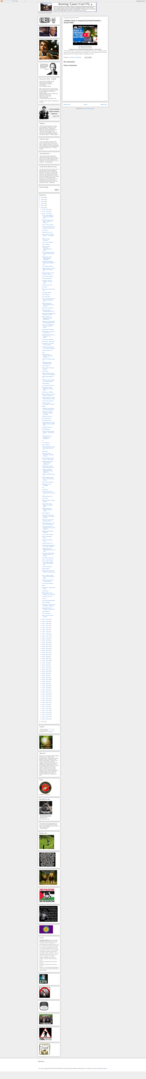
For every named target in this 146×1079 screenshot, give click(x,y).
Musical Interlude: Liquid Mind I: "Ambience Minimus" (48, 221)
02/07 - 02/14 (45, 708)
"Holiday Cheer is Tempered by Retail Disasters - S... (47, 356)
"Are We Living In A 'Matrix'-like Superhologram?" (48, 380)
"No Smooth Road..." (47, 418)
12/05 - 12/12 (45, 619)
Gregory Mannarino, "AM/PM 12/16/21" (47, 363)
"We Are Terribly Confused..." (46, 239)
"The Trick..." (45, 287)
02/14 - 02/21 (45, 706)
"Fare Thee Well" (46, 296)
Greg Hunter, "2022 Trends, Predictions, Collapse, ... (48, 605)
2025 (42, 199)
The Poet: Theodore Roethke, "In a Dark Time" (47, 282)
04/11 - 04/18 (45, 689)
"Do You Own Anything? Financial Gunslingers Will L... (47, 217)
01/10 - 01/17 (45, 716)
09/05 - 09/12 (45, 646)
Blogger (105, 1068)
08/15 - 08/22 (45, 652)
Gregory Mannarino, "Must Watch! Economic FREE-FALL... (48, 424)
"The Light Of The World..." (48, 385)
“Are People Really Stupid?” (48, 600)
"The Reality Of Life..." (47, 420)
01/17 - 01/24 (45, 714)
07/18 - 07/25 (45, 660)
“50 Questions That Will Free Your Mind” (47, 344)
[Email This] (85, 57)
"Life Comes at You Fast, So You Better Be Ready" (48, 347)
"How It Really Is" (46, 244)
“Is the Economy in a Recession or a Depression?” (47, 437)
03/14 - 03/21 (45, 698)
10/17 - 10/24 (45, 633)
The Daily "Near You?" (47, 232)
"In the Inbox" (45, 498)
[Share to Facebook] (89, 57)
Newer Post (67, 104)
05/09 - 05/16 (45, 681)
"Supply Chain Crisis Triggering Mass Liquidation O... (47, 258)
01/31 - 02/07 (45, 710)
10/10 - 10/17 (45, 636)
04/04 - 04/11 (45, 692)
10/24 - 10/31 (45, 631)
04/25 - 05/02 (45, 685)
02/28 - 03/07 (45, 702)
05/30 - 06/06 (45, 675)
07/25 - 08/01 (45, 658)
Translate (50, 731)
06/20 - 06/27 (45, 669)
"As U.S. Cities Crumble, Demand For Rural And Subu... (48, 577)
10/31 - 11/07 (45, 629)
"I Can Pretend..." (46, 442)
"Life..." (43, 487)
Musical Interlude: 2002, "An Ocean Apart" (47, 580)
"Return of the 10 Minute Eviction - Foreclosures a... (48, 235)
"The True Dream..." (47, 613)
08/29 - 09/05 (45, 648)
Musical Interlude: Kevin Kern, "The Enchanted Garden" (48, 479)
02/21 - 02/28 (45, 704)
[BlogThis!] (86, 57)
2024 (42, 201)
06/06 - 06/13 (45, 673)
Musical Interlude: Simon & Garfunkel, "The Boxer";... (48, 336)
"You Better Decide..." (47, 292)
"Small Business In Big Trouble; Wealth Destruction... (47, 463)
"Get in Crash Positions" (47, 242)
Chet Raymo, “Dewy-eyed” (48, 341)
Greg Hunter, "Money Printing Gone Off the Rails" (47, 389)
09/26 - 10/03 (45, 640)
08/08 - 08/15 (45, 654)
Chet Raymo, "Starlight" (47, 392)
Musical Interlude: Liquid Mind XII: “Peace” (48, 273)
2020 (42, 721)
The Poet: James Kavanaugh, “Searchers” (48, 403)
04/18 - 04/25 (45, 687)
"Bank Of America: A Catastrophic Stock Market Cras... (47, 318)
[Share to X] (88, 57)
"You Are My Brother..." (47, 278)
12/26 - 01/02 (45, 209)
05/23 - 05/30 (45, 677)
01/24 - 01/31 (45, 712)
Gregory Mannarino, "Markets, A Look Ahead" (48, 608)
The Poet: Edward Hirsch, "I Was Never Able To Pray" (48, 227)
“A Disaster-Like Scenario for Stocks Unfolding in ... (48, 409)
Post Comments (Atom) (88, 108)
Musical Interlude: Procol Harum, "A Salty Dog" (48, 459)
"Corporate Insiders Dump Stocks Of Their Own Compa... (48, 554)
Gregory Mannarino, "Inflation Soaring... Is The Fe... (47, 510)
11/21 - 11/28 (45, 623)
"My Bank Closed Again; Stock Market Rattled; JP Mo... (48, 263)
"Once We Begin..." (46, 602)
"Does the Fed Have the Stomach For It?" (47, 520)
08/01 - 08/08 (45, 656)
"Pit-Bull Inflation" (46, 429)
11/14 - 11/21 (45, 625)
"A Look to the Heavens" (48, 224)
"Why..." (44, 352)
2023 (42, 203)
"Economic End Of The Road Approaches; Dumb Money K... (48, 528)
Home (85, 104)
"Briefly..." (44, 406)
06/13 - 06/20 (45, 671)
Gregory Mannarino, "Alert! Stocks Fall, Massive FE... (48, 269)
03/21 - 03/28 (45, 696)
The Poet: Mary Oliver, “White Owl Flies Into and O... (48, 493)
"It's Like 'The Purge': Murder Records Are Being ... (47, 505)
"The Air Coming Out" (47, 566)
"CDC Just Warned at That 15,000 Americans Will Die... (48, 253)
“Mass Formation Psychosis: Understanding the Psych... (47, 248)
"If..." (43, 440)
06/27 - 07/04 (45, 667)
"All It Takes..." (45, 230)
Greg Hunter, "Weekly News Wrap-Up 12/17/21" (48, 314)
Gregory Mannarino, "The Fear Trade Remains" (48, 523)
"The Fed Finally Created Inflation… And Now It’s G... (48, 432)
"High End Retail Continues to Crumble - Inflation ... (48, 546)
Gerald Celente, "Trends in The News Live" (48, 332)
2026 (42, 197)
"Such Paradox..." (46, 383)
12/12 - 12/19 (45, 213)
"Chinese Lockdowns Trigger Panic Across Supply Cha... (47, 471)
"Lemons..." (44, 598)
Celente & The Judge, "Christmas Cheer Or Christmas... (47, 413)
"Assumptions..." (46, 590)
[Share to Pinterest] (91, 57)
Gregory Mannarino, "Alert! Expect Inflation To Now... (48, 398)
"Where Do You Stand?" (47, 308)
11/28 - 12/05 (45, 621)
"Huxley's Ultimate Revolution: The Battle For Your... (48, 455)
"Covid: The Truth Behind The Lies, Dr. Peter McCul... (48, 326)
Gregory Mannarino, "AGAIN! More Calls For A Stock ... (48, 550)
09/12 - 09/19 (45, 644)
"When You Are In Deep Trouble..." (47, 616)
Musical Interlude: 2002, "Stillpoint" (47, 531)
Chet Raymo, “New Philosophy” (46, 484)
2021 (42, 207)
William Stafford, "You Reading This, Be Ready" (48, 593)
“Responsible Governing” (48, 329)
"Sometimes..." (45, 489)
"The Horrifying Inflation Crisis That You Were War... (47, 563)
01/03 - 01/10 (45, 719)
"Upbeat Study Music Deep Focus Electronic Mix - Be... (48, 448)
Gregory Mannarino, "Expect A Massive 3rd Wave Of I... (48, 305)
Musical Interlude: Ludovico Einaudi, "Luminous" (48, 395)
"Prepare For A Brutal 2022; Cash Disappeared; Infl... (48, 322)
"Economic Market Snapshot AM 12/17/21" (48, 310)
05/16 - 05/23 (45, 679)
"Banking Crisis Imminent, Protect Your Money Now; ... (48, 572)
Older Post (104, 104)
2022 (42, 205)
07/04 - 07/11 (45, 665)
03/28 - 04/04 (45, 694)
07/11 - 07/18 (45, 663)
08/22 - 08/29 (45, 650)
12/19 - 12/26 (45, 211)
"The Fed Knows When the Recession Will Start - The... (48, 300)
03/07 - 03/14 (45, 700)
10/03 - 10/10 (45, 638)
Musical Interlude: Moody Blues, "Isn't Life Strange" (48, 374)
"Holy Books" (45, 451)
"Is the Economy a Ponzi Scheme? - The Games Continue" (48, 516)
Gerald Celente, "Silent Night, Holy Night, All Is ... (48, 466)
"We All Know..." (45, 371)
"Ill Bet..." (44, 585)
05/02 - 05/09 (45, 683)
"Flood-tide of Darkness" (48, 557)
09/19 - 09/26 (45, 642)
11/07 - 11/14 (45, 627)
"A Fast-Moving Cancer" (47, 266)
